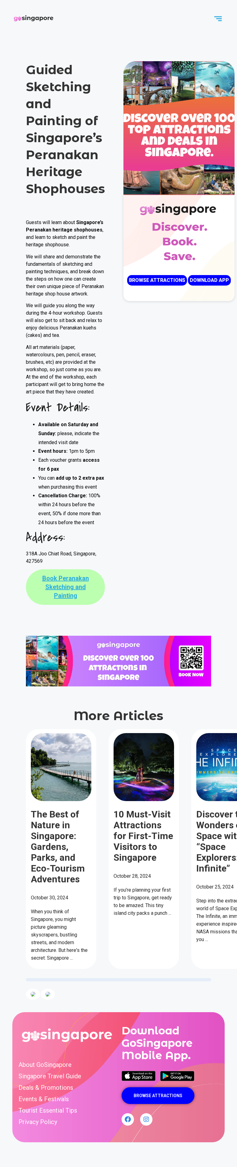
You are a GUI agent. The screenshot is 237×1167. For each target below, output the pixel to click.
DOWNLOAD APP (209, 280)
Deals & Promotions (46, 1087)
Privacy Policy (38, 1122)
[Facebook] (128, 1119)
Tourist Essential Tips (48, 1110)
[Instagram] (146, 1119)
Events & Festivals (44, 1099)
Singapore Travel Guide (50, 1076)
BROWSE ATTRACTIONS (157, 280)
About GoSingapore (45, 1064)
